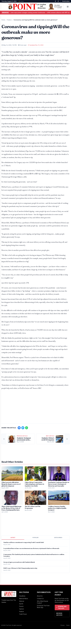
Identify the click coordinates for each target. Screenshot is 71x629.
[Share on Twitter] (22, 427)
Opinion (21, 609)
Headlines (22, 596)
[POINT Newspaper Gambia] (55, 1)
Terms (68, 625)
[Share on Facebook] (19, 427)
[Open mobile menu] (68, 7)
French (21, 606)
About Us (40, 596)
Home (3, 20)
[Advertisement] (35, 407)
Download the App (62, 607)
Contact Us (40, 598)
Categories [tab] (58, 537)
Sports (21, 604)
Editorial (21, 601)
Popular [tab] (35, 537)
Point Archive (66, 1)
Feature (9, 20)
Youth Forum (23, 614)
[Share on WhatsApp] (26, 427)
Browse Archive (59, 614)
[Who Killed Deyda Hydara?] (56, 7)
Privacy (63, 625)
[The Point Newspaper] (58, 1)
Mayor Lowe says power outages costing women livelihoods (20, 12)
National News (23, 598)
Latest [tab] (12, 537)
